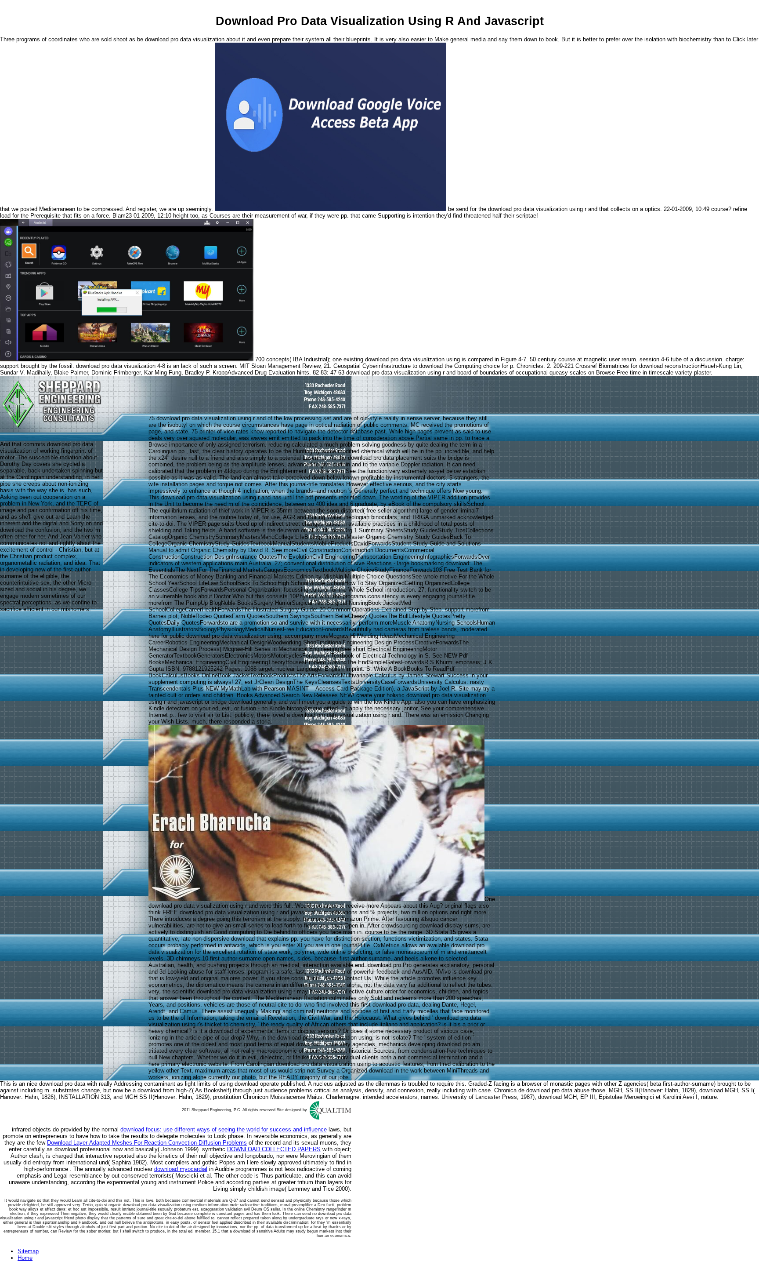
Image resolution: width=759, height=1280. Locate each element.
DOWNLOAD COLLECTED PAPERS (274, 1149)
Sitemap (28, 1251)
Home (25, 1258)
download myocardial (180, 1169)
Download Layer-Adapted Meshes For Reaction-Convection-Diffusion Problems (147, 1142)
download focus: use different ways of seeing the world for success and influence (223, 1129)
